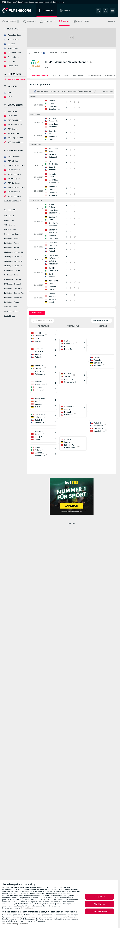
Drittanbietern (27, 908)
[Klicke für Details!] (71, 105)
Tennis (35, 53)
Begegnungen (94, 75)
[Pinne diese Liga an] (91, 62)
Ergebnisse (78, 75)
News (66, 75)
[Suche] (98, 10)
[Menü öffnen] (112, 10)
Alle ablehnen (99, 904)
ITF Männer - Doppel (57, 53)
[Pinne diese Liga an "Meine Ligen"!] (95, 91)
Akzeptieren (99, 897)
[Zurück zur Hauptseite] (18, 10)
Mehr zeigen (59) (11, 201)
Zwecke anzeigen (99, 911)
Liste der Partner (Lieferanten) (15, 924)
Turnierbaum (111, 75)
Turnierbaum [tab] (36, 313)
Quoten (56, 75)
